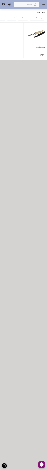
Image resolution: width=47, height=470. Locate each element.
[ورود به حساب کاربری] (10, 4)
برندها (24, 18)
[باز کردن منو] (43, 4)
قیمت (13, 18)
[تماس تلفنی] (4, 465)
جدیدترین (37, 18)
